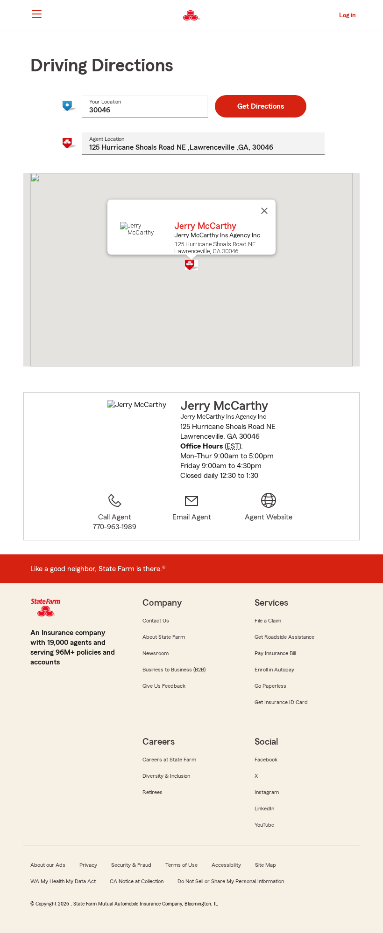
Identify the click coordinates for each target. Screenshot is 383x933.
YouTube (264, 825)
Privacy (88, 865)
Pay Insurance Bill (275, 653)
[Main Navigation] (36, 14)
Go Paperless (270, 686)
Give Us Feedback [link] (163, 686)
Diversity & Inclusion (166, 776)
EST (233, 446)
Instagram (267, 792)
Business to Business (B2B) (174, 669)
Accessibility (226, 865)
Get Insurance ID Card (281, 702)
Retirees (152, 792)
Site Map (265, 865)
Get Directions (260, 106)
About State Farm (163, 637)
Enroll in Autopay (274, 669)
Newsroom (155, 653)
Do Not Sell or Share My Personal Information (230, 881)
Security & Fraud (131, 865)
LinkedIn (264, 808)
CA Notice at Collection (136, 881)
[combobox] (145, 106)
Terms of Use (181, 865)
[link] (191, 512)
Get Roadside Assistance (284, 637)
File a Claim (268, 620)
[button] (191, 265)
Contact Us (155, 620)
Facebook (266, 759)
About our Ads (47, 865)
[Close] (264, 211)
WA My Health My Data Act (63, 881)
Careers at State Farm (169, 759)
